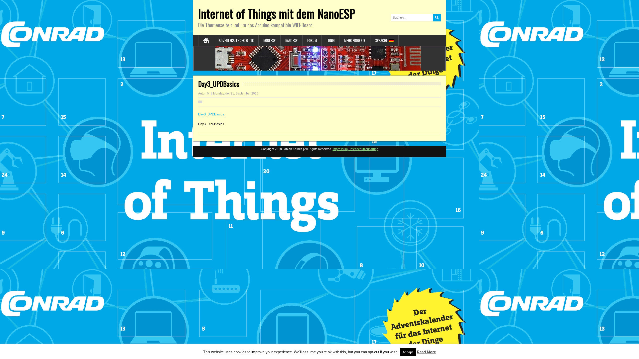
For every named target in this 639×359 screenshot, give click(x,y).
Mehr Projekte (354, 40)
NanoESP (291, 40)
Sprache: (382, 40)
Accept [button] (408, 352)
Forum (312, 40)
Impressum (340, 149)
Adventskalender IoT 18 (236, 40)
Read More (426, 352)
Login (330, 40)
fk (208, 93)
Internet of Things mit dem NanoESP (276, 13)
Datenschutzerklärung (363, 149)
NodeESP (269, 40)
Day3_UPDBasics (211, 114)
